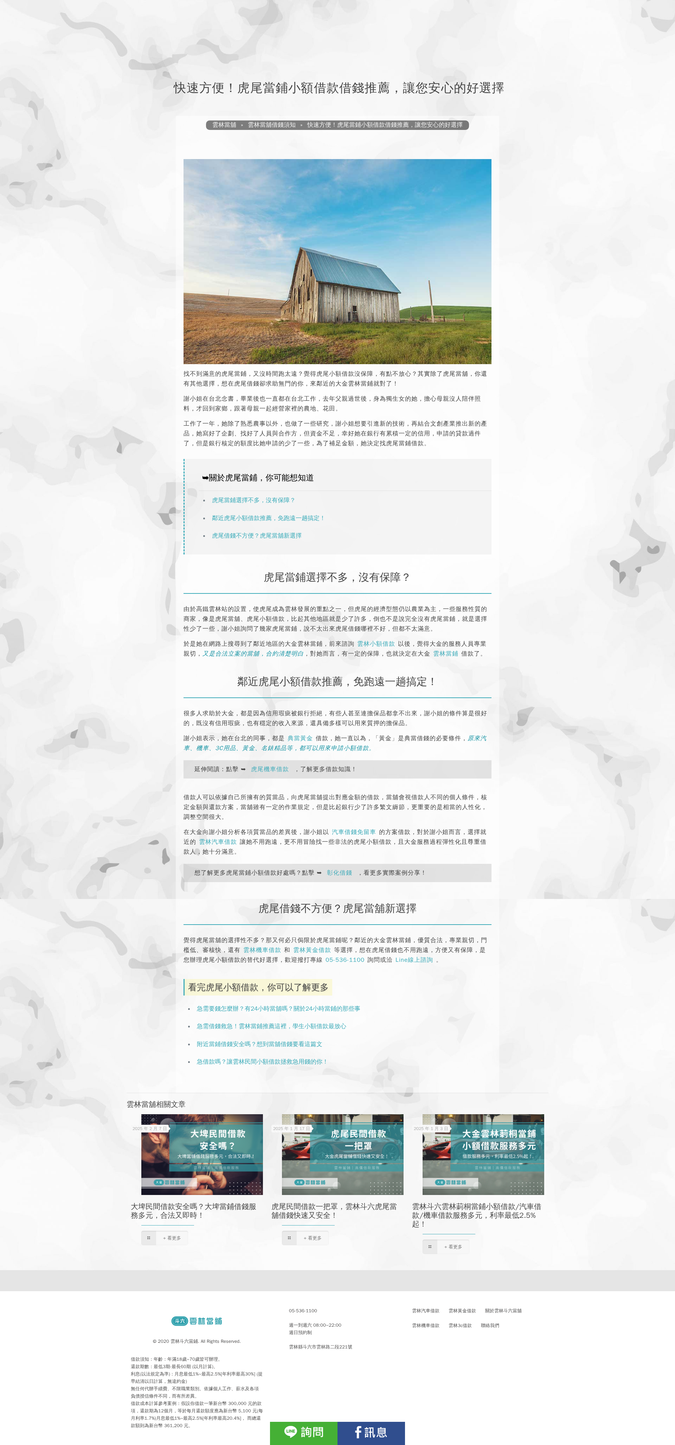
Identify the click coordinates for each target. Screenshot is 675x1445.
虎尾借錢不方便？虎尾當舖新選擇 (257, 535)
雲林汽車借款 (218, 842)
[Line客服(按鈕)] (304, 1433)
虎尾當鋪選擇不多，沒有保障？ (254, 500)
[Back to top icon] (641, 1418)
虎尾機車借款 (270, 769)
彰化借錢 (339, 872)
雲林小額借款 (376, 644)
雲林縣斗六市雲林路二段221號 (320, 1347)
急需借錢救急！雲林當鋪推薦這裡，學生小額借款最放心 (271, 1026)
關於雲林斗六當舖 (503, 1311)
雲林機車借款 (262, 950)
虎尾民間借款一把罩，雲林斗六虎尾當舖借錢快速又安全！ (334, 1211)
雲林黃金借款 (312, 950)
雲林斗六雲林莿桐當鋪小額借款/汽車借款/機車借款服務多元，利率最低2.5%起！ (476, 1215)
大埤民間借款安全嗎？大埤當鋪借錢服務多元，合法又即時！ (193, 1211)
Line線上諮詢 (414, 960)
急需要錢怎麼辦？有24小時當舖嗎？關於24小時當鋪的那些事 (278, 1008)
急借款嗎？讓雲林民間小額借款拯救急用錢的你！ (262, 1061)
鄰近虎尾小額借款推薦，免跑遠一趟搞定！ (269, 518)
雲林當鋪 (445, 653)
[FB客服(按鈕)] (371, 1433)
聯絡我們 (490, 1325)
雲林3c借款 (460, 1325)
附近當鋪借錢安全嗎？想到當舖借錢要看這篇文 (259, 1044)
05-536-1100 (345, 960)
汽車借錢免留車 (354, 832)
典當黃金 (300, 738)
